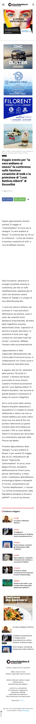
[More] (28, 199)
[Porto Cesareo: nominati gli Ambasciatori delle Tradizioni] (7, 649)
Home (3, 151)
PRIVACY (22, 700)
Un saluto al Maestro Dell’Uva (23, 627)
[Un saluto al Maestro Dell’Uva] (7, 629)
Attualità (4, 651)
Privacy (1, 714)
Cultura (8, 151)
